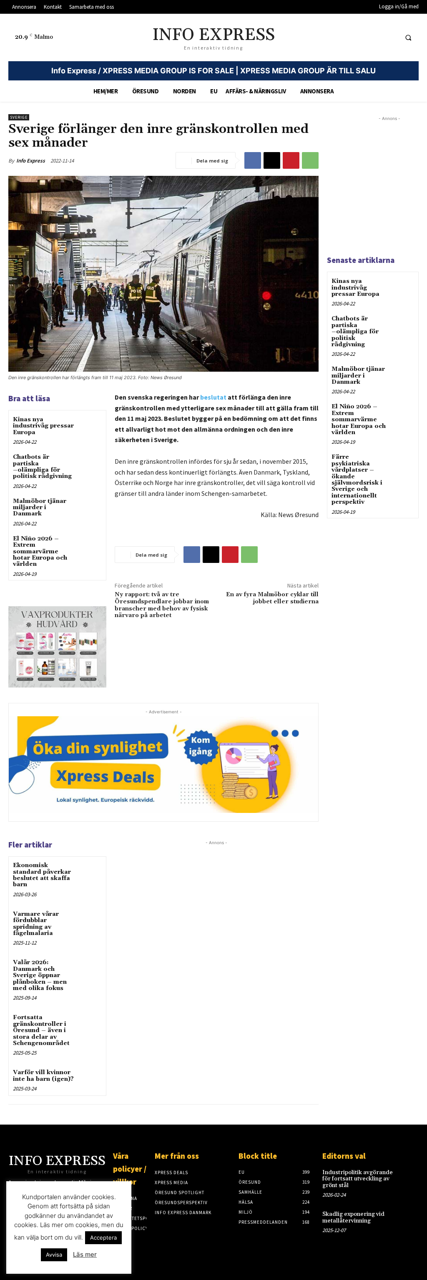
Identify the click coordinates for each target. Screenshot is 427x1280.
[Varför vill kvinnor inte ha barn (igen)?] (89, 1079)
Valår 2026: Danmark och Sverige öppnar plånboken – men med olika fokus (40, 975)
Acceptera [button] (103, 1237)
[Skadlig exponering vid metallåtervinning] (409, 1219)
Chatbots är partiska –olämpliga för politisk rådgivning (42, 466)
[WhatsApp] (310, 160)
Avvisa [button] (54, 1254)
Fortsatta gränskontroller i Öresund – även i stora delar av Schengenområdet (41, 1030)
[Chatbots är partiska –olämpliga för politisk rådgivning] (89, 463)
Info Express (30, 160)
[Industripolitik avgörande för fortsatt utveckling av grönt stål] (409, 1177)
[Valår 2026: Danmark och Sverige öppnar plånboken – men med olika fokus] (89, 969)
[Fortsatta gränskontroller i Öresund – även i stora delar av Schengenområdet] (89, 1024)
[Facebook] (252, 160)
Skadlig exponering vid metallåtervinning (353, 1217)
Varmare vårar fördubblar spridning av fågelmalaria (36, 923)
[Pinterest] (291, 160)
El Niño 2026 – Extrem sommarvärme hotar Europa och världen (40, 551)
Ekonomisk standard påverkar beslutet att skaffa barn (42, 875)
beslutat (213, 397)
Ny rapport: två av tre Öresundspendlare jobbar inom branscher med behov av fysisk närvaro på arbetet (162, 605)
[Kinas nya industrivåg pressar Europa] (89, 426)
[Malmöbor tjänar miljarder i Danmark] (89, 508)
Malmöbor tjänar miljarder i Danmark (39, 508)
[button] (408, 37)
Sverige (19, 117)
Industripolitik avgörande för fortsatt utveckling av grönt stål (357, 1179)
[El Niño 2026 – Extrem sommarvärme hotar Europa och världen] (89, 545)
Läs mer (85, 1254)
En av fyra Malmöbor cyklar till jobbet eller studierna (272, 598)
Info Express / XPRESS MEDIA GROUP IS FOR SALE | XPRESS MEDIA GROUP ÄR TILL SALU (213, 70)
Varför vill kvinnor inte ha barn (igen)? (43, 1075)
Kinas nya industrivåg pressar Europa (43, 426)
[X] (272, 160)
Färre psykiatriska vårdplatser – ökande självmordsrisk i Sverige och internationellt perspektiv (357, 479)
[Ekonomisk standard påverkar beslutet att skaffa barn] (89, 872)
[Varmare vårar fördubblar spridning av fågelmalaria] (89, 921)
